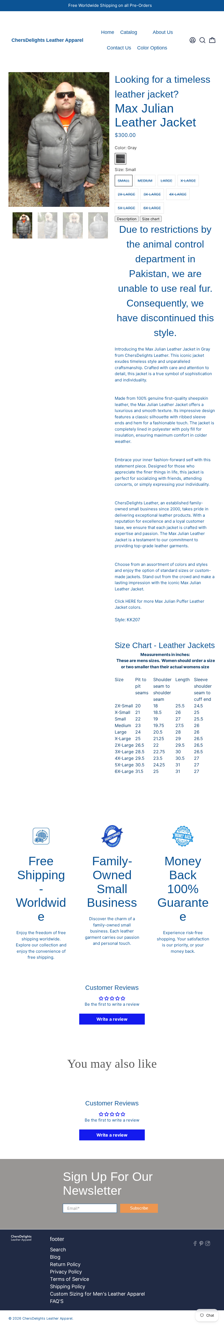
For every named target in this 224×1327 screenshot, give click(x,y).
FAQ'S (56, 1301)
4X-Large (178, 194)
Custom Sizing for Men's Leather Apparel (97, 1294)
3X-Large (152, 194)
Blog (55, 1257)
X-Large (188, 180)
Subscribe (139, 1208)
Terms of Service (69, 1279)
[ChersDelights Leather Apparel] (21, 1241)
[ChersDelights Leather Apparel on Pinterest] (19, 18)
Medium (145, 180)
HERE (130, 601)
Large (166, 180)
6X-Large (152, 208)
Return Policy (65, 1264)
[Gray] (120, 158)
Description (127, 219)
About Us (163, 32)
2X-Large (126, 194)
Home (107, 32)
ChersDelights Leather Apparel (47, 40)
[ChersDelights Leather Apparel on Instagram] (27, 18)
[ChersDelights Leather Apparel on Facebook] (12, 18)
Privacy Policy (66, 1272)
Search (58, 1249)
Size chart (151, 219)
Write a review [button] (112, 1019)
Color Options (152, 48)
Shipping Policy (67, 1286)
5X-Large (126, 208)
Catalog (128, 32)
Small (123, 180)
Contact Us (119, 48)
